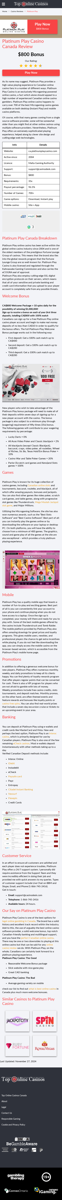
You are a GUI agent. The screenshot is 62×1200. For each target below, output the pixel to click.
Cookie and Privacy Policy (13, 1125)
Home (4, 11)
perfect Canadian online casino (37, 938)
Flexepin (12, 798)
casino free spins (11, 703)
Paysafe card (15, 776)
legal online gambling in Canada (18, 921)
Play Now (31, 72)
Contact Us (7, 1113)
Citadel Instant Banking (20, 789)
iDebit (11, 763)
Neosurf (12, 794)
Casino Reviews (17, 11)
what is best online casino (42, 989)
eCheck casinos (21, 743)
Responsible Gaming (11, 1119)
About (4, 1101)
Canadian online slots (39, 485)
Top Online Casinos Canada (14, 1096)
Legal (4, 1107)
